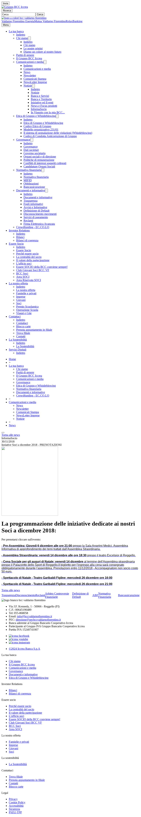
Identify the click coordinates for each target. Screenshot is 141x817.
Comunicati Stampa (35, 78)
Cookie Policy (17, 802)
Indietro (20, 34)
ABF (95, 595)
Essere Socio (16, 243)
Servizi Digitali (17, 349)
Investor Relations (19, 230)
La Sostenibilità (18, 339)
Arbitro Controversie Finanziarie (57, 595)
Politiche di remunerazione (39, 159)
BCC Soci (22, 273)
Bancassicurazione (34, 186)
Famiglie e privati (26, 293)
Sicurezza (14, 809)
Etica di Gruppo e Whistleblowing (36, 115)
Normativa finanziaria (28, 170)
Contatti (20, 336)
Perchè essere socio (27, 253)
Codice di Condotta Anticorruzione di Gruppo (50, 136)
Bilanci (20, 237)
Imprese (20, 296)
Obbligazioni (31, 183)
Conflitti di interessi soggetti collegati (45, 163)
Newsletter (30, 75)
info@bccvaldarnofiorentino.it (34, 616)
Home (12, 359)
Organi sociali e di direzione (40, 156)
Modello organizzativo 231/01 (41, 129)
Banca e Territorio (41, 99)
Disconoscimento (25, 595)
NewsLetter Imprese (35, 82)
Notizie (28, 85)
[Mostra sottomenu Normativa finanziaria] (42, 170)
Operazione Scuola (27, 309)
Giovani (21, 300)
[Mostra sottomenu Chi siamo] (29, 38)
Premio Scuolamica (27, 306)
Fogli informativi (33, 204)
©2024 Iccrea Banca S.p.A (24, 648)
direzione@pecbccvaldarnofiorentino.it (38, 619)
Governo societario (35, 153)
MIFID (28, 180)
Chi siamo (22, 38)
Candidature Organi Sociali (39, 166)
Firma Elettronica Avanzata (39, 223)
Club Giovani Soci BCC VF (32, 270)
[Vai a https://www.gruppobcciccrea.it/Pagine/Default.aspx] (14, 6)
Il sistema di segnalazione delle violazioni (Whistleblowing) (58, 132)
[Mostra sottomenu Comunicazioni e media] (45, 62)
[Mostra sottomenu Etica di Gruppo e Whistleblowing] (57, 116)
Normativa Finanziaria (104, 595)
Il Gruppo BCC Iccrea (29, 58)
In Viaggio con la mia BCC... (48, 112)
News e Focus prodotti (44, 105)
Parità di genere (25, 55)
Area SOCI (22, 276)
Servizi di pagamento (36, 217)
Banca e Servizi (40, 95)
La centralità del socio (28, 256)
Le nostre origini (33, 48)
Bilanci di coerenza (27, 240)
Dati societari (31, 149)
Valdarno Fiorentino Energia (17, 21)
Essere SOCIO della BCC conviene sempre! (42, 266)
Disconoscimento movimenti (40, 213)
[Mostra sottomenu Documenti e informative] (46, 190)
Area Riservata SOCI (28, 280)
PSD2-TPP (15, 812)
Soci (18, 303)
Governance (23, 139)
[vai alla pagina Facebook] (19, 635)
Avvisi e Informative (35, 207)
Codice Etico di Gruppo (37, 126)
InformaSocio (39, 109)
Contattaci (15, 316)
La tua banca (16, 31)
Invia (5, 3)
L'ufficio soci (23, 263)
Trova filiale (23, 333)
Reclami (28, 220)
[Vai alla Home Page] (23, 17)
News (27, 72)
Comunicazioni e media (30, 61)
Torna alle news (10, 434)
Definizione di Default (36, 210)
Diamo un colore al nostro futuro (42, 51)
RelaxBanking (74, 21)
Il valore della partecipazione (32, 260)
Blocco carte (23, 326)
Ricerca (7, 10)
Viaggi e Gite (24, 313)
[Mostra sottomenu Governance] (31, 140)
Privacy (13, 799)
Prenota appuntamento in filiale (34, 329)
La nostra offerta (18, 283)
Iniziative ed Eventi (42, 102)
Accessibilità (16, 805)
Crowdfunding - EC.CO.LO (32, 227)
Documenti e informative (30, 190)
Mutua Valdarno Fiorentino (50, 21)
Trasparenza (30, 200)
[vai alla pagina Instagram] (19, 642)
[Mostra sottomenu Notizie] (33, 86)
